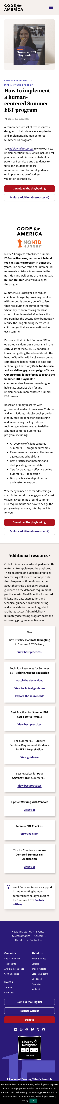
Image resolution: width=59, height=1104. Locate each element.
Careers (38, 936)
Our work (10, 953)
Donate (29, 1020)
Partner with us (29, 1011)
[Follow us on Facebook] (43, 1030)
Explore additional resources (29, 197)
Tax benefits (10, 963)
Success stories (21, 936)
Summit (8, 987)
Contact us (36, 940)
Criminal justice (11, 973)
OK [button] (33, 1100)
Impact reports (39, 968)
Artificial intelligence (14, 968)
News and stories (22, 932)
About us (20, 940)
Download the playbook (30, 189)
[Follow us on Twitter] (38, 1030)
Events (40, 932)
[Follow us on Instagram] (21, 1030)
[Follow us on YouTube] (26, 1030)
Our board (37, 978)
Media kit (36, 989)
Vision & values (39, 958)
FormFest (8, 992)
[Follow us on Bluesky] (32, 1030)
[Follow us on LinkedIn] (15, 1030)
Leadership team (40, 973)
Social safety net (12, 958)
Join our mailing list (29, 1002)
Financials (36, 984)
